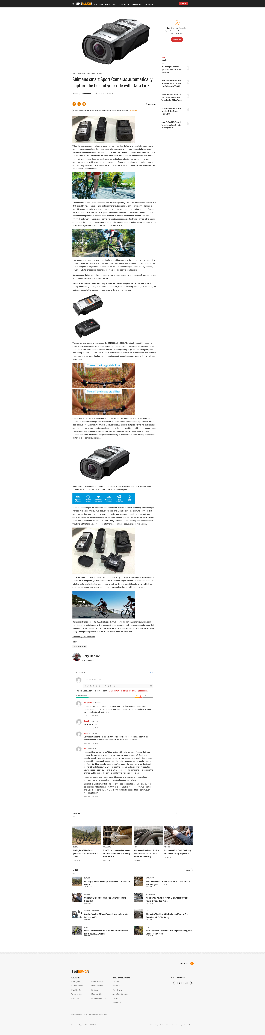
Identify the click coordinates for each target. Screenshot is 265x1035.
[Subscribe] (191, 983)
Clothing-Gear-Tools (98, 998)
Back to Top (184, 963)
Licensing (179, 1025)
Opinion (167, 847)
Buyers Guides (149, 4)
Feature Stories (123, 4)
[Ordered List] (96, 686)
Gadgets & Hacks (80, 647)
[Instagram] (185, 983)
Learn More (133, 110)
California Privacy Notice (167, 1025)
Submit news (117, 990)
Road (101, 4)
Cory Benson (86, 93)
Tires (135, 847)
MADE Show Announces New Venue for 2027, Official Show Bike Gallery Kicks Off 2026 (171, 83)
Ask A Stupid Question (121, 994)
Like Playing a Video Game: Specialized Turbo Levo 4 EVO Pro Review (171, 69)
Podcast (116, 998)
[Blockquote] (102, 686)
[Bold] (85, 686)
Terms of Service (189, 1025)
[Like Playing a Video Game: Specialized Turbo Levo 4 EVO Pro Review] (86, 835)
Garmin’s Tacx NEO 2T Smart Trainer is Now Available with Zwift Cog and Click (171, 125)
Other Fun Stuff (96, 986)
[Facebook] (173, 983)
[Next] (180, 813)
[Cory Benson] (76, 658)
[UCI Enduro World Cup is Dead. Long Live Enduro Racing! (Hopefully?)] (178, 835)
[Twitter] (179, 983)
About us (116, 982)
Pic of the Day (76, 990)
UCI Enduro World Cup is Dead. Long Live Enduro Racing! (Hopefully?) (171, 111)
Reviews (75, 847)
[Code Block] (105, 686)
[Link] (108, 686)
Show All (188, 870)
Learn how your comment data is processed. (128, 691)
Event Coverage (136, 4)
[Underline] (90, 686)
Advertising (117, 1002)
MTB (95, 4)
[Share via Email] (84, 104)
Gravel (107, 4)
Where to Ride (76, 994)
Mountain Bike (151, 894)
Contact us (116, 986)
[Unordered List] (99, 686)
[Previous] (176, 813)
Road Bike (75, 998)
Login (150, 672)
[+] (114, 686)
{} (111, 686)
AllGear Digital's (87, 1014)
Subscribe (183, 3)
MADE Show (107, 847)
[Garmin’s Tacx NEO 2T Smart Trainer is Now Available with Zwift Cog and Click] (77, 913)
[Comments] (146, 104)
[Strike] (93, 686)
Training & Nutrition (91, 911)
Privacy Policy (154, 1025)
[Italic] (88, 686)
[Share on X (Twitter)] (79, 104)
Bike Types (75, 982)
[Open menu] (73, 4)
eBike (114, 4)
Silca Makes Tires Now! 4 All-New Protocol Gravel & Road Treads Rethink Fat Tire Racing (171, 97)
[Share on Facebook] (74, 104)
